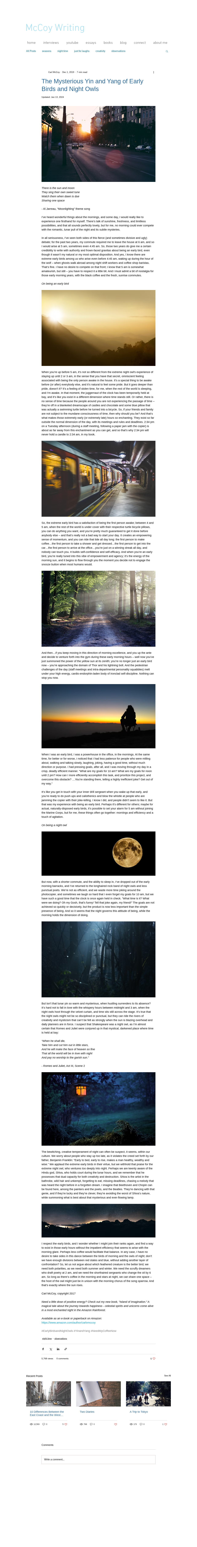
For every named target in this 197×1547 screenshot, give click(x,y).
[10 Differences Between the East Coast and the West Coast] (48, 1393)
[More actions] (153, 72)
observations (118, 51)
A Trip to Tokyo (139, 1411)
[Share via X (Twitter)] (50, 1349)
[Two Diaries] (98, 1394)
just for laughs (81, 51)
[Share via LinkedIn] (58, 1349)
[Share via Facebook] (43, 1349)
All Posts (31, 51)
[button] (166, 51)
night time (62, 51)
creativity (100, 51)
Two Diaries (87, 1411)
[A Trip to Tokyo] (148, 1393)
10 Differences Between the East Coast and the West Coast (47, 1413)
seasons (46, 51)
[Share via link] (65, 1349)
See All (167, 1375)
